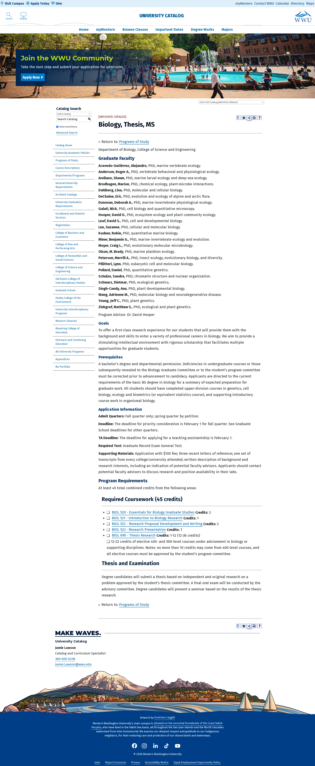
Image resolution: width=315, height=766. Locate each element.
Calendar (282, 3)
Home (84, 29)
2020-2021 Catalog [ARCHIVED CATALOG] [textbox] (219, 102)
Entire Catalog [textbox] (64, 114)
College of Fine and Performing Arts (66, 246)
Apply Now (31, 77)
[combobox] (231, 102)
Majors (227, 29)
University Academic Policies (72, 152)
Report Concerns (115, 762)
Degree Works (202, 29)
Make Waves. (78, 633)
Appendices (62, 359)
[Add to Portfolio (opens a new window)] (244, 117)
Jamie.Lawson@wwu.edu (73, 664)
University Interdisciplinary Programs (71, 311)
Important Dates (169, 29)
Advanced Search (66, 132)
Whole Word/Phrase (68, 127)
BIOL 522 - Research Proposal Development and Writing (157, 524)
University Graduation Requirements (68, 204)
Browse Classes (135, 29)
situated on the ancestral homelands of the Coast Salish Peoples (156, 725)
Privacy (135, 762)
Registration (62, 225)
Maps (310, 3)
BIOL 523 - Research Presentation (139, 529)
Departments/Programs (70, 175)
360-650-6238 (65, 659)
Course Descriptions (67, 168)
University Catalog (161, 15)
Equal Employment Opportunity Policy (197, 762)
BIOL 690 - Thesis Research (134, 535)
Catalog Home (63, 145)
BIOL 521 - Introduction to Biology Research (147, 518)
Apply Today (40, 3)
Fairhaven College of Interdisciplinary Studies (70, 280)
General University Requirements (66, 185)
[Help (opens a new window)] (259, 117)
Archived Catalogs (66, 194)
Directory (297, 3)
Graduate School (65, 290)
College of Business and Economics (69, 234)
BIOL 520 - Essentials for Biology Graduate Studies (153, 512)
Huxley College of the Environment (68, 299)
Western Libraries (66, 320)
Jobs (97, 762)
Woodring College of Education (67, 330)
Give (59, 3)
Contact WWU (264, 3)
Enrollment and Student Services (70, 215)
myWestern (243, 3)
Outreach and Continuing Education (70, 341)
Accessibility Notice (156, 762)
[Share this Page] (249, 117)
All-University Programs (69, 351)
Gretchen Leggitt (164, 717)
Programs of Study (66, 160)
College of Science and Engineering (69, 269)
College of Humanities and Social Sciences (71, 257)
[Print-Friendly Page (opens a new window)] (254, 117)
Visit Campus (14, 3)
